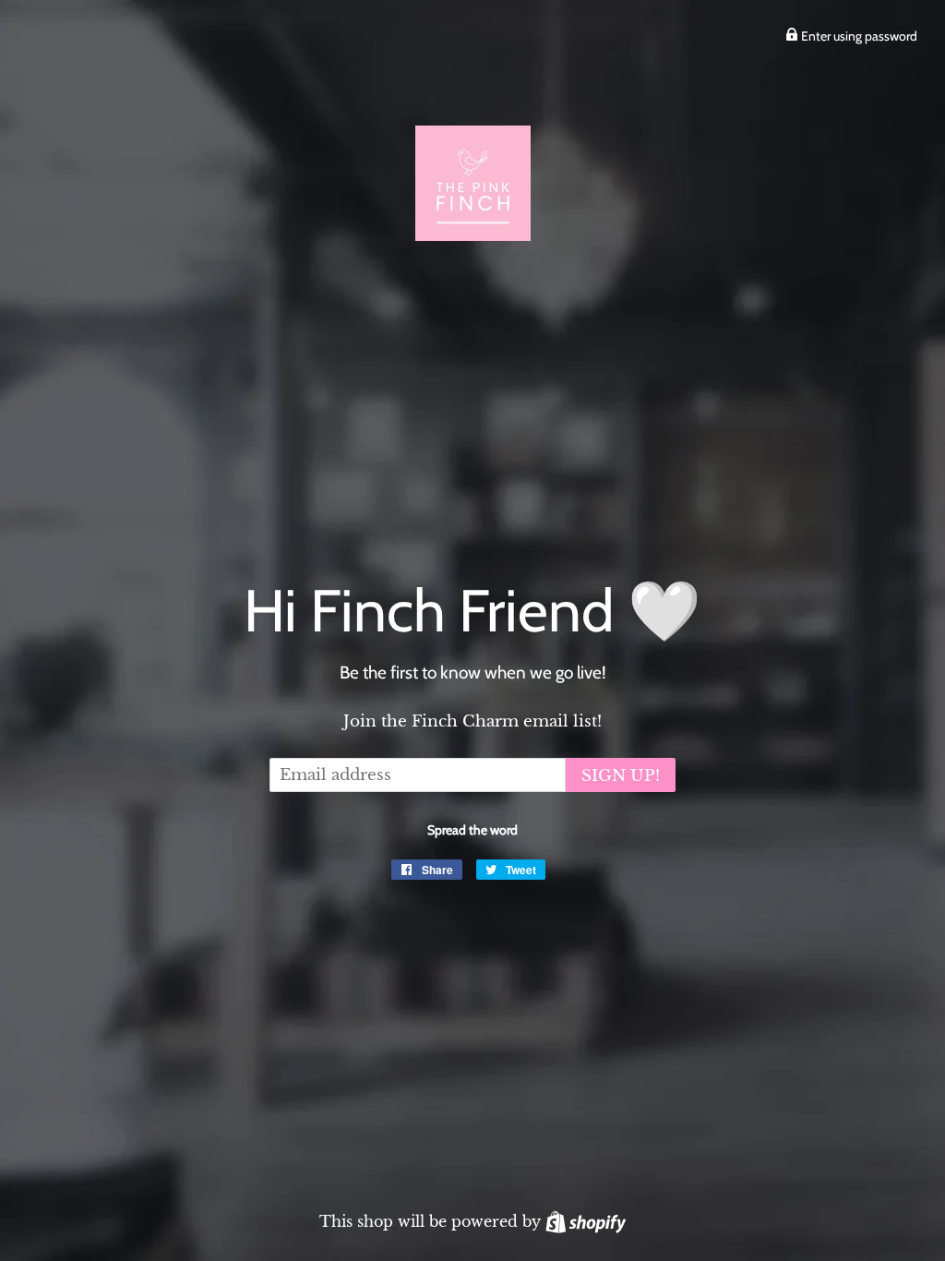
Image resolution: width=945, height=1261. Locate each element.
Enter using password (857, 36)
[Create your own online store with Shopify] (585, 1221)
